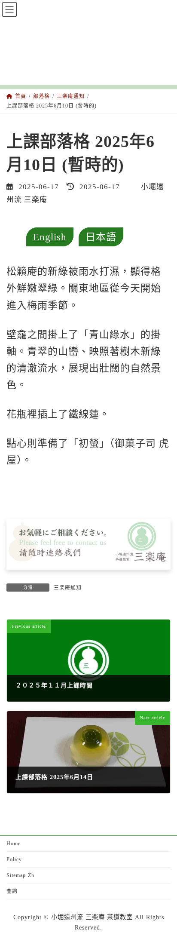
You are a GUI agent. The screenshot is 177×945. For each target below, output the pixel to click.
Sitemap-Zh (20, 875)
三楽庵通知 (68, 588)
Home (13, 844)
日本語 (100, 236)
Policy (14, 859)
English (50, 236)
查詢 (12, 891)
